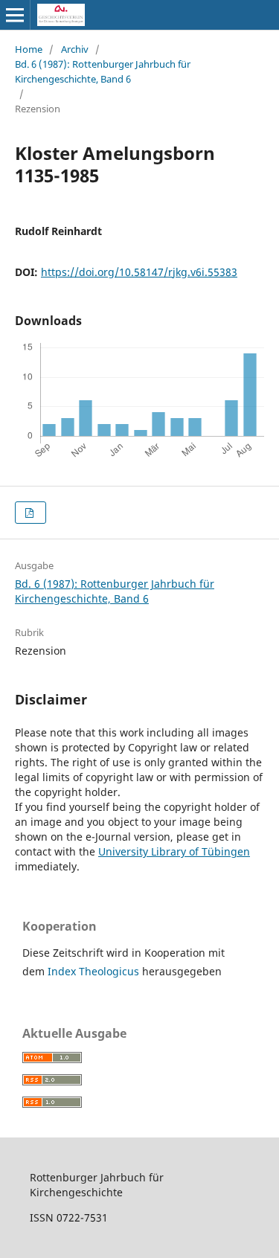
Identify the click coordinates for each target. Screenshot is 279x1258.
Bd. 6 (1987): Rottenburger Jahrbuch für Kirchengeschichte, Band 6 (102, 71)
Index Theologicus (95, 971)
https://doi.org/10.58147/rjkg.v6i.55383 (139, 272)
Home (28, 49)
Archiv (75, 49)
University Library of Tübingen (174, 851)
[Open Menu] (15, 15)
